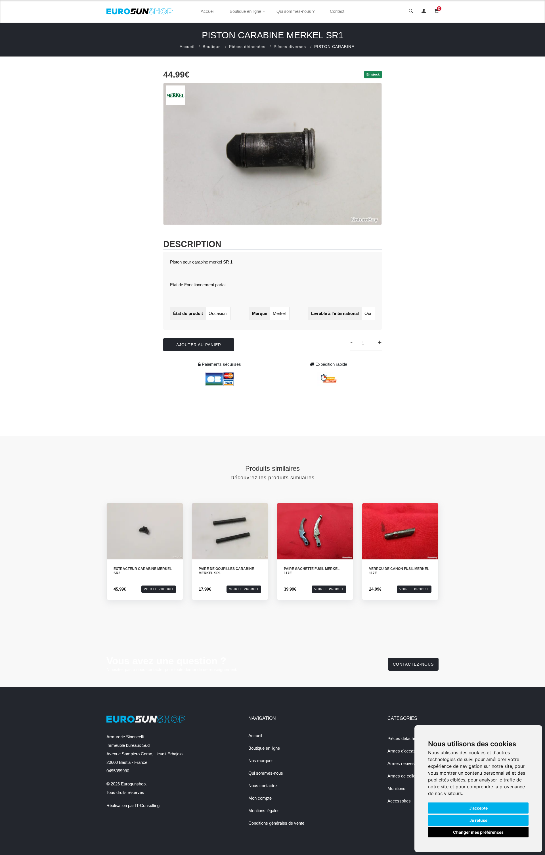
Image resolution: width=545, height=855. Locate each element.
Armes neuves (401, 763)
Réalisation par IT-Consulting (133, 805)
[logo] (139, 11)
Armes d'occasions (405, 751)
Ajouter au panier (198, 344)
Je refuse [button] (478, 820)
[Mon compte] (424, 11)
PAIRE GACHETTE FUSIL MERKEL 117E (311, 571)
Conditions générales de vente (276, 823)
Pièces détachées (247, 46)
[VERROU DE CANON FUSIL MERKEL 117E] (400, 531)
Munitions (396, 788)
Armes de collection (405, 776)
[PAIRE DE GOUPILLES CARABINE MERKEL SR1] (230, 531)
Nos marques (261, 760)
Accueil (207, 11)
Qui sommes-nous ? (295, 11)
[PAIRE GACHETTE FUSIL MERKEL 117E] (315, 531)
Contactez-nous (413, 664)
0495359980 (117, 770)
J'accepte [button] (478, 808)
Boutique (212, 46)
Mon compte (260, 798)
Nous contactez (263, 785)
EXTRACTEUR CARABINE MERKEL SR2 (143, 571)
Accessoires (399, 800)
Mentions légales (264, 810)
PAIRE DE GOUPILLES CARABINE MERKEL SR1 (226, 571)
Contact (337, 11)
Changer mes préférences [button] (478, 832)
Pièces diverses (290, 46)
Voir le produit (158, 589)
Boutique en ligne (245, 11)
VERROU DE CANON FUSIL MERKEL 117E (399, 571)
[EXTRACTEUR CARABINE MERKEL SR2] (145, 531)
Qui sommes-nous (265, 773)
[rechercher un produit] (411, 11)
